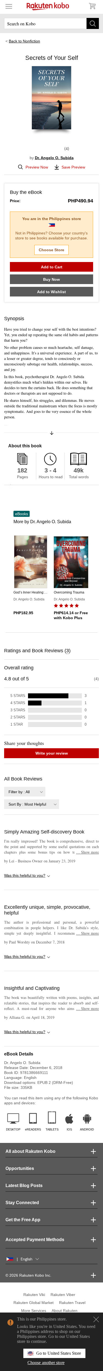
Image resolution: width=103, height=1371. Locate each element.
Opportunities (19, 1168)
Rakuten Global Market (33, 1302)
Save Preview (73, 167)
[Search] (93, 23)
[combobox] (24, 792)
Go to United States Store (58, 1353)
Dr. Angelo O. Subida (54, 158)
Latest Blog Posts (24, 1185)
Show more (87, 852)
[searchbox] (51, 23)
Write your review (51, 753)
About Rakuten (64, 1310)
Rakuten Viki (34, 1294)
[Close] (96, 1319)
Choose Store (51, 250)
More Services (33, 1310)
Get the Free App (22, 1219)
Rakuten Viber (63, 1294)
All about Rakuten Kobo (30, 1151)
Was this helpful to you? (24, 875)
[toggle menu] (8, 6)
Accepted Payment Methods (34, 1239)
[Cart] (92, 6)
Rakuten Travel (72, 1302)
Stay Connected (22, 1202)
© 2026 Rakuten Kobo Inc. (28, 1275)
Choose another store (46, 1362)
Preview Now (37, 167)
